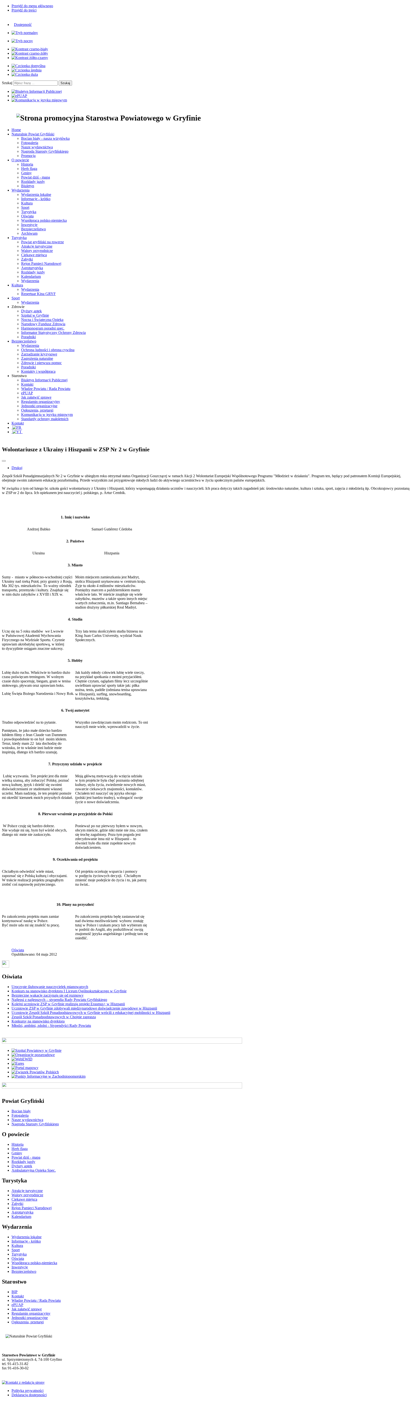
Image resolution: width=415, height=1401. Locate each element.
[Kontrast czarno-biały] (30, 49)
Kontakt (27, 384)
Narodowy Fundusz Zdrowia (43, 324)
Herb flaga (29, 169)
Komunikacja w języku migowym (47, 415)
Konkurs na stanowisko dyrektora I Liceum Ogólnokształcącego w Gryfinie (69, 991)
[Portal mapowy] (25, 1068)
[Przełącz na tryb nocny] (22, 41)
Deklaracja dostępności (29, 1395)
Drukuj (17, 468)
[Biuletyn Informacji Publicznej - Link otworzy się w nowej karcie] (37, 91)
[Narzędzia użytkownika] (4, 461)
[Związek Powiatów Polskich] (35, 1072)
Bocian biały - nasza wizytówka (45, 138)
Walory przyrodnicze (37, 251)
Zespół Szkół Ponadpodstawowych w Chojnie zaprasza (54, 1017)
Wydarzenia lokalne (36, 194)
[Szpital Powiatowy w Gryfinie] (36, 1050)
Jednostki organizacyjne (39, 406)
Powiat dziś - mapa (35, 177)
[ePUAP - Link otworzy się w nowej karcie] (19, 96)
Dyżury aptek (31, 311)
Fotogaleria (29, 143)
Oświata (27, 216)
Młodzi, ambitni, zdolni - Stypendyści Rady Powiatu (51, 1025)
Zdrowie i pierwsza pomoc (41, 363)
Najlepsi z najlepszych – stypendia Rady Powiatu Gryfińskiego (59, 1000)
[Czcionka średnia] (27, 70)
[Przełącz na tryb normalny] (25, 33)
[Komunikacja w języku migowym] (39, 100)
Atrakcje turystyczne (36, 246)
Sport (25, 207)
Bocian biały (21, 1111)
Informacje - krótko (35, 199)
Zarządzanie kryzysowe (39, 354)
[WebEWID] (22, 1059)
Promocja (28, 156)
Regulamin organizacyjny (40, 402)
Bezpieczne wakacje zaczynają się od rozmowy (48, 995)
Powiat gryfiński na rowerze (42, 242)
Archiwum (29, 233)
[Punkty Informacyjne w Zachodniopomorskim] (48, 1076)
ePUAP (27, 393)
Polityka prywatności (27, 1391)
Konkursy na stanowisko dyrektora (38, 1021)
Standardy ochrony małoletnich (44, 419)
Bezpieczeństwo (33, 229)
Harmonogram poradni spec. (42, 328)
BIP (15, 1292)
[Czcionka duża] (25, 74)
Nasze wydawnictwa (37, 147)
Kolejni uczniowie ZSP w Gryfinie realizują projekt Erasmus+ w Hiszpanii (68, 1004)
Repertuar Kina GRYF (38, 294)
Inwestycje (29, 225)
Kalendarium (31, 276)
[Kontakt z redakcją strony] (23, 1382)
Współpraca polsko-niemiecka (44, 220)
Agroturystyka (32, 268)
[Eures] (18, 1063)
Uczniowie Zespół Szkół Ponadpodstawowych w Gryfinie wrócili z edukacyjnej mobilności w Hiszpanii (91, 1013)
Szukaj (7, 83)
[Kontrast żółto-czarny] (30, 58)
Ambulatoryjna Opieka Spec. (34, 1170)
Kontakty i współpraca (38, 371)
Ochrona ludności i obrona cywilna (47, 350)
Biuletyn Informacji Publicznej (44, 380)
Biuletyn (27, 186)
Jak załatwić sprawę (36, 397)
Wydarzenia (30, 281)
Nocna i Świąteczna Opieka (42, 320)
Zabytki (27, 259)
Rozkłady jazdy (33, 182)
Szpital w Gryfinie (35, 315)
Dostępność (23, 25)
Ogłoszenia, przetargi (37, 410)
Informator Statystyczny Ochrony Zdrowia (53, 333)
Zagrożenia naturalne (37, 358)
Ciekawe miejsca (34, 255)
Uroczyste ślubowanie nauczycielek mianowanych (50, 987)
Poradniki (28, 337)
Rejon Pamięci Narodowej (41, 264)
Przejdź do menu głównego (32, 6)
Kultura (27, 203)
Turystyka (28, 212)
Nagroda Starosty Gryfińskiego (44, 151)
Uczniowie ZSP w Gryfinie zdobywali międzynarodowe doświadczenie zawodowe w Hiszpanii (84, 1008)
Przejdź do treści (24, 10)
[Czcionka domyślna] (28, 66)
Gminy (26, 173)
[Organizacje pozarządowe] (33, 1055)
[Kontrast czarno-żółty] (30, 53)
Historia (27, 164)
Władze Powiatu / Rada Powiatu (45, 389)
